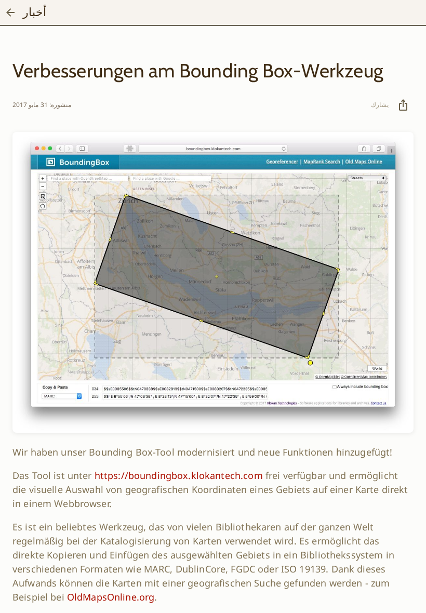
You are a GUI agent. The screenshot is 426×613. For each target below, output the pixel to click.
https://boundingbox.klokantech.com (179, 475)
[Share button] (403, 105)
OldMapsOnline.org (110, 597)
